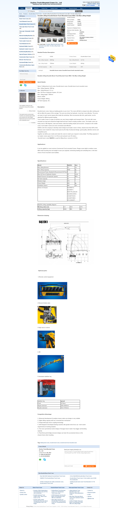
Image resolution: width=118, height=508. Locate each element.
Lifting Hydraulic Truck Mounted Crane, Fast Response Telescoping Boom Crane (76, 492)
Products (29, 8)
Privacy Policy (29, 506)
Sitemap (89, 496)
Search (79, 11)
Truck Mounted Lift (23, 43)
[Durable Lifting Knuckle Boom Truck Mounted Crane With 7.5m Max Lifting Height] (51, 27)
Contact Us (63, 8)
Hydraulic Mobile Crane (25, 46)
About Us (36, 8)
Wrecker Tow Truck (24, 59)
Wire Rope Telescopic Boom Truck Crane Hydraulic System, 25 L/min (77, 498)
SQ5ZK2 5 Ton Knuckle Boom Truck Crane (50, 478)
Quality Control (54, 8)
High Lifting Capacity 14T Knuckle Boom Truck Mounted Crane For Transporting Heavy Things (59, 501)
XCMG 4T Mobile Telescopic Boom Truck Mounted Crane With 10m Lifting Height (76, 502)
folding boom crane (44, 442)
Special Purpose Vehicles (25, 54)
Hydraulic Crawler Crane (25, 49)
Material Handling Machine (25, 35)
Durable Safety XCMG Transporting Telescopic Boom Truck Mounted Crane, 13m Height (41, 501)
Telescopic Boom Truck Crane (26, 26)
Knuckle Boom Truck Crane (35, 13)
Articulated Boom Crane (25, 38)
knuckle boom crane (55, 442)
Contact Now (28, 82)
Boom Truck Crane (24, 18)
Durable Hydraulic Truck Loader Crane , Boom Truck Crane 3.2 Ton (40, 496)
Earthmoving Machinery (25, 51)
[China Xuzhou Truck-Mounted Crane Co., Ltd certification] (22, 101)
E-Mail (89, 494)
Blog (81, 8)
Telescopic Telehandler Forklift (26, 31)
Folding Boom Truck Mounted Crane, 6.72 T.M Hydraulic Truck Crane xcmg (58, 492)
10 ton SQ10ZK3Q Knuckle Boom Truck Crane (81, 476)
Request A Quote (92, 3)
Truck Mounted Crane (24, 21)
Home (22, 8)
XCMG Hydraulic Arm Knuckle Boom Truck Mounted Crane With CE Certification (59, 496)
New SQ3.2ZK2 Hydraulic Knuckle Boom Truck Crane (52, 476)
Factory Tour (44, 8)
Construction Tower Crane (25, 57)
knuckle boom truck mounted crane (68, 442)
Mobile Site (91, 498)
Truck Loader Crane (24, 41)
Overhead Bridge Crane (25, 62)
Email (98, 3)
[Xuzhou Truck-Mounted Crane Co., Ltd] (23, 3)
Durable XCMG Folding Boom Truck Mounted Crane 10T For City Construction (41, 492)
